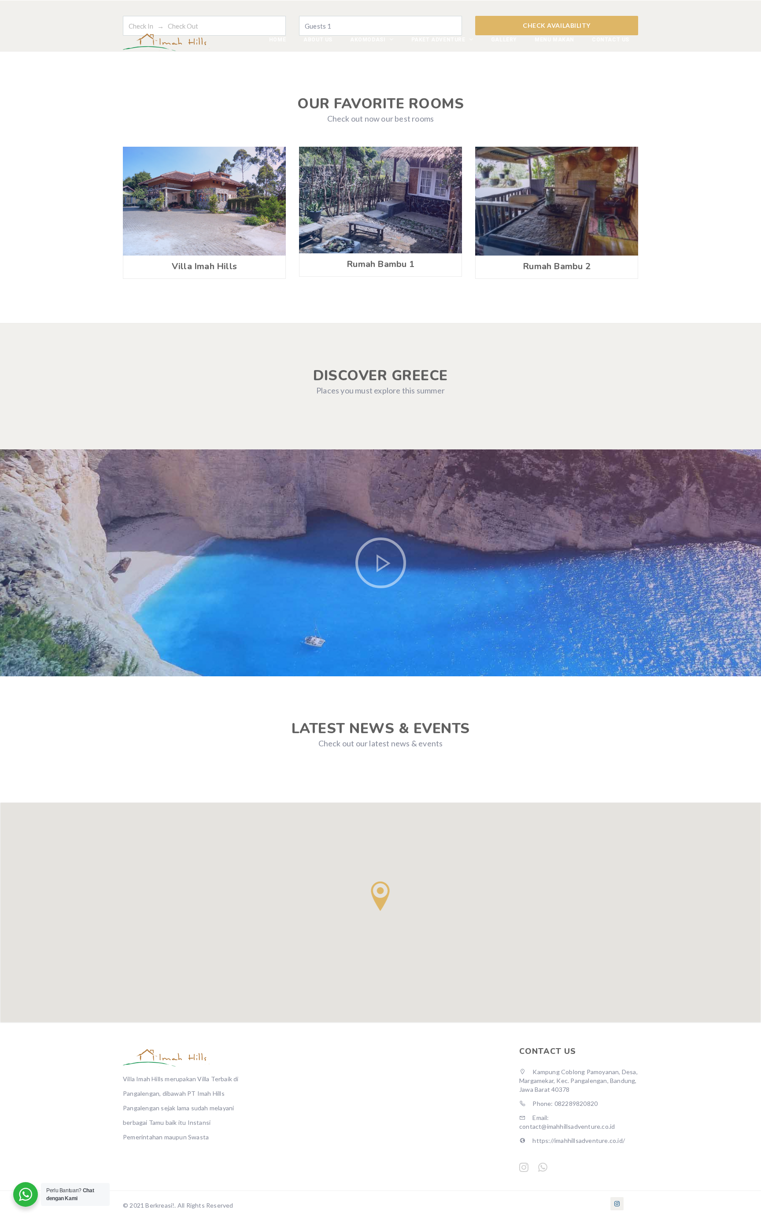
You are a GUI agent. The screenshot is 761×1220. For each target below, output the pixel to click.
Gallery (504, 40)
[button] (380, 896)
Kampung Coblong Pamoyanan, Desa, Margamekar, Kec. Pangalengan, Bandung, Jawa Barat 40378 (578, 1080)
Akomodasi (368, 40)
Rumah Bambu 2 (557, 266)
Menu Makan (554, 40)
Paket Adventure (439, 40)
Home (277, 40)
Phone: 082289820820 (564, 1103)
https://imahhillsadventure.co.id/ (578, 1140)
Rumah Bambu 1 (380, 264)
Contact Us (610, 40)
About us (317, 40)
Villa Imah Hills (204, 266)
